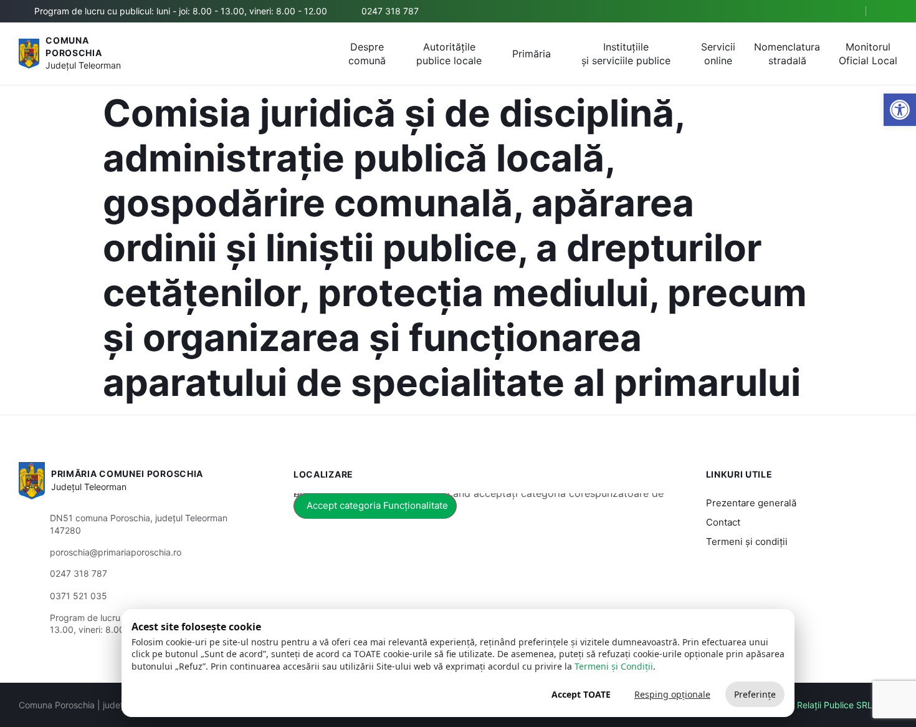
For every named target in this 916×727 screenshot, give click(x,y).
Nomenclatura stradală (787, 54)
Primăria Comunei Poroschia (127, 473)
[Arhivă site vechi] (889, 11)
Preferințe (755, 694)
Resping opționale (672, 694)
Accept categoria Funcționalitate (377, 505)
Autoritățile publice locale (449, 54)
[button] (845, 11)
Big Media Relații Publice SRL (813, 705)
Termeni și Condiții (614, 666)
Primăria (531, 53)
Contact (723, 522)
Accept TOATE (581, 694)
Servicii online (718, 54)
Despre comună (367, 54)
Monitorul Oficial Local (868, 54)
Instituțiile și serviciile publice (625, 54)
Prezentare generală (751, 503)
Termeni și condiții (747, 541)
